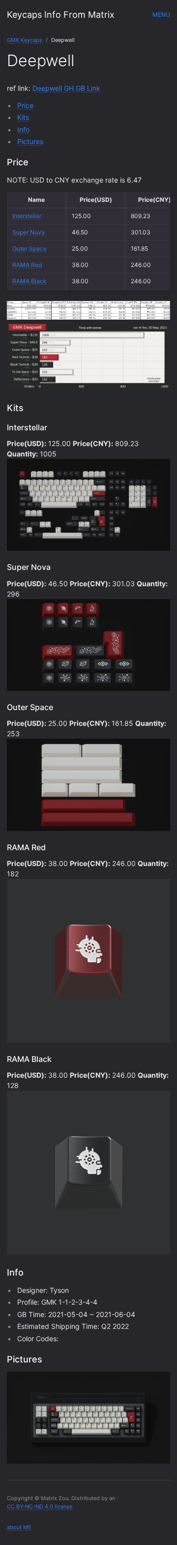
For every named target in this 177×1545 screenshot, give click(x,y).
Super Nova (28, 232)
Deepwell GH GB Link (66, 88)
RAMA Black (29, 281)
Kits (23, 117)
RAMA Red (27, 264)
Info (23, 129)
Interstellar (26, 216)
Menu (161, 14)
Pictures (30, 141)
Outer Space (29, 248)
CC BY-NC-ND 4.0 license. (40, 1506)
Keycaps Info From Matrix (61, 14)
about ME (19, 1527)
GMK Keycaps (24, 40)
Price (25, 105)
